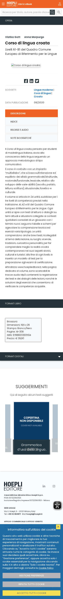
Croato (38, 96)
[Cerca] (52, 12)
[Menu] (3, 4)
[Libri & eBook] (25, 4)
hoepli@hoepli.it (34, 514)
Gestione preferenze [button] (31, 575)
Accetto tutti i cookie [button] (31, 593)
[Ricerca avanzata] (58, 12)
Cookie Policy (46, 568)
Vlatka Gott (12, 37)
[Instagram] (54, 486)
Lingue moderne (43, 89)
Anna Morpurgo (34, 37)
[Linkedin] (31, 81)
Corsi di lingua (42, 93)
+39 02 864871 (14, 514)
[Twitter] (37, 81)
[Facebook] (26, 81)
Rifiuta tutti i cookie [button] (32, 584)
